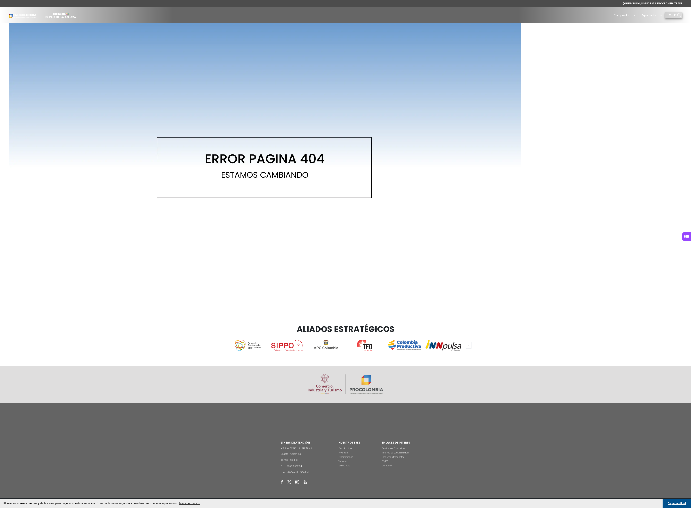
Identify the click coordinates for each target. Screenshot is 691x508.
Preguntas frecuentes (393, 456)
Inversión (343, 452)
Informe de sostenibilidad (395, 452)
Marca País (344, 465)
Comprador (620, 16)
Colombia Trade (671, 3)
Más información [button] (189, 503)
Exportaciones (345, 456)
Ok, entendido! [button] (677, 503)
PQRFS (385, 461)
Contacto (387, 465)
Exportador (647, 16)
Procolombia (345, 448)
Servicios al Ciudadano (394, 448)
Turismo (342, 461)
